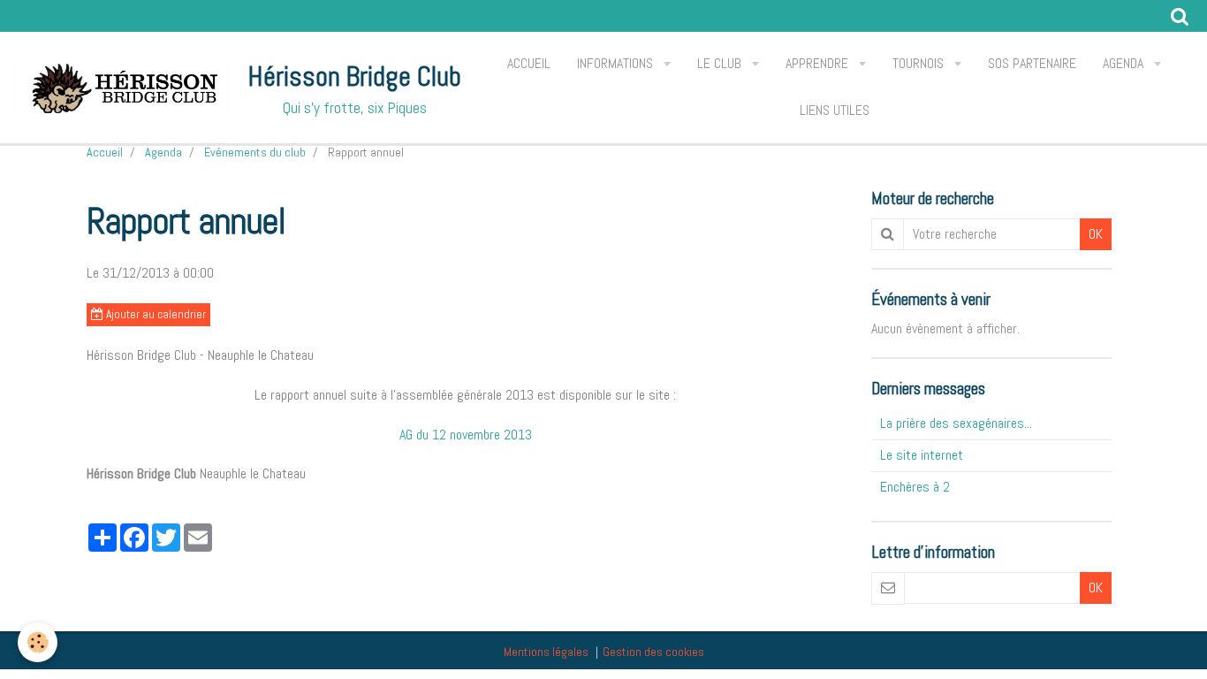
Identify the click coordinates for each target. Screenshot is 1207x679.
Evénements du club (255, 152)
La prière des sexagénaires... (956, 423)
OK (1096, 234)
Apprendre (819, 63)
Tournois (919, 63)
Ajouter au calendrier (154, 314)
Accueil (528, 63)
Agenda (1125, 63)
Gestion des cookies (653, 652)
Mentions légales (546, 652)
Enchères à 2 (915, 486)
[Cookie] (37, 642)
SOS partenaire (1032, 63)
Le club (721, 63)
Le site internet (921, 455)
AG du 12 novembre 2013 (465, 434)
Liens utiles (834, 110)
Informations (617, 63)
